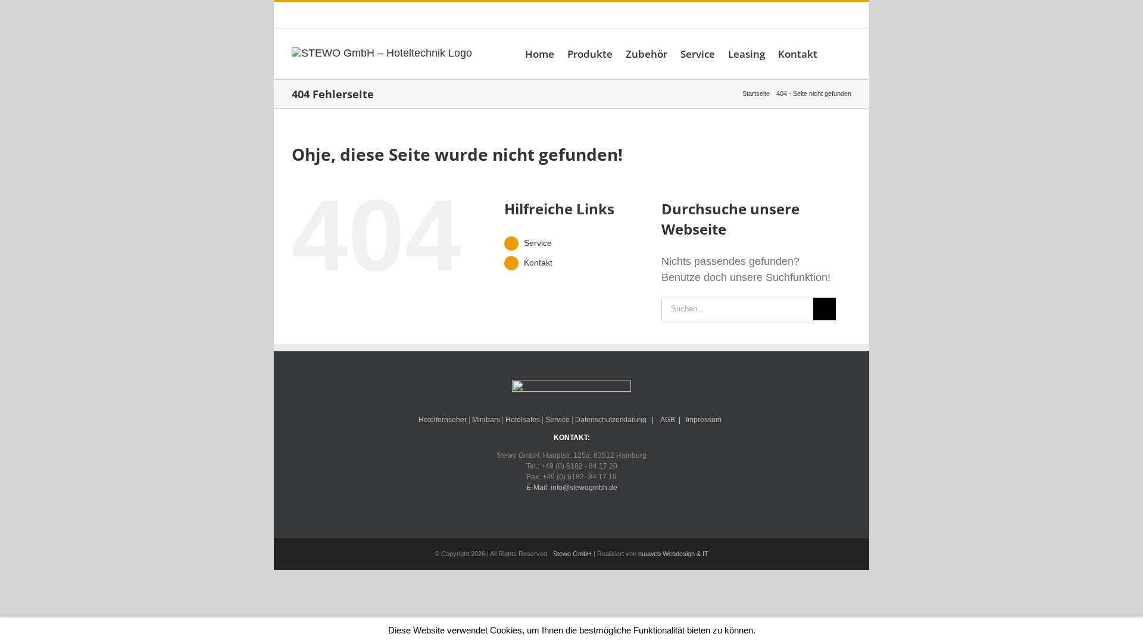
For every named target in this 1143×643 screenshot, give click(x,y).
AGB (667, 420)
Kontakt (538, 262)
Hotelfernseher (443, 420)
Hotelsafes (522, 420)
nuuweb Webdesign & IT (673, 553)
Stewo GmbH (572, 553)
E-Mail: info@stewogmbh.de (474, 15)
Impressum (704, 420)
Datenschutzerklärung (611, 420)
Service (538, 243)
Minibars (486, 420)
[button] (834, 54)
